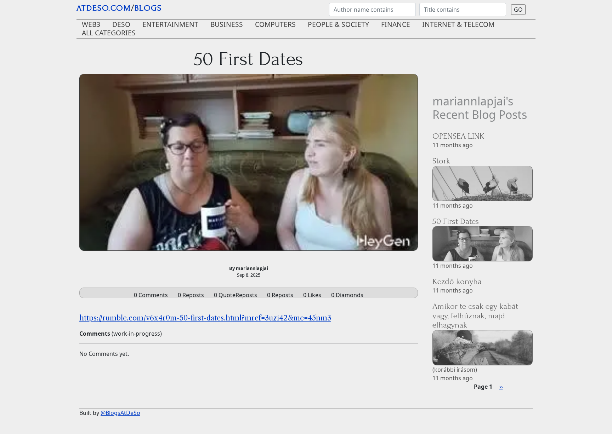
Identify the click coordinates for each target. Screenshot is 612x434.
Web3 (91, 24)
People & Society (338, 24)
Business (226, 24)
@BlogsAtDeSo (120, 413)
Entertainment (170, 24)
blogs (148, 8)
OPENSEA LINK (458, 136)
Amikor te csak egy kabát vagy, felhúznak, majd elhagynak (475, 315)
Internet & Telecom (458, 24)
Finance (395, 24)
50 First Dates (455, 221)
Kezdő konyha (457, 281)
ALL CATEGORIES (109, 32)
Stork (441, 161)
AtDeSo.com (103, 8)
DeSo (121, 24)
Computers (275, 24)
